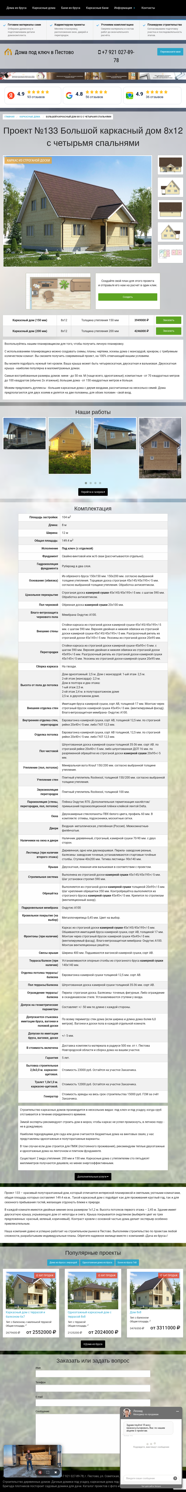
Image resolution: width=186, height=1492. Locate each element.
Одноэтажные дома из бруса (97, 1262)
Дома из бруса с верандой (63, 1262)
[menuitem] (16, 8)
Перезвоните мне (170, 51)
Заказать (168, 320)
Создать (128, 297)
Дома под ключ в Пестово (44, 52)
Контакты (148, 8)
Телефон (41, 1382)
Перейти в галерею (92, 492)
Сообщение (42, 1411)
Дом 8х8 (135, 1312)
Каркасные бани (97, 8)
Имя (38, 1367)
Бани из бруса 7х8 (127, 1262)
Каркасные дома (43, 8)
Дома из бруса (17, 8)
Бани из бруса (70, 8)
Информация (123, 8)
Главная (9, 116)
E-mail (39, 1396)
